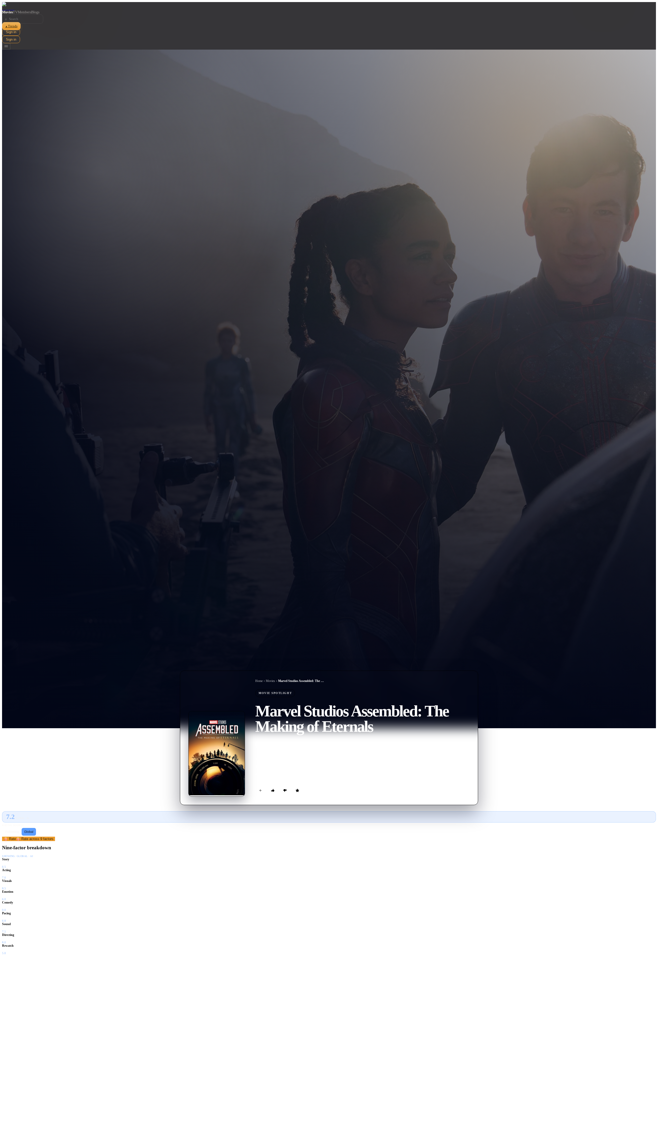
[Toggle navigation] (6, 46)
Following (12, 831)
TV (15, 12)
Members (24, 12)
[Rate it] (297, 790)
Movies (7, 12)
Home (259, 681)
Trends (11, 26)
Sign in (11, 32)
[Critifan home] (329, 6)
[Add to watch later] (260, 790)
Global (28, 831)
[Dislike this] (285, 790)
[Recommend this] (273, 790)
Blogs (35, 12)
